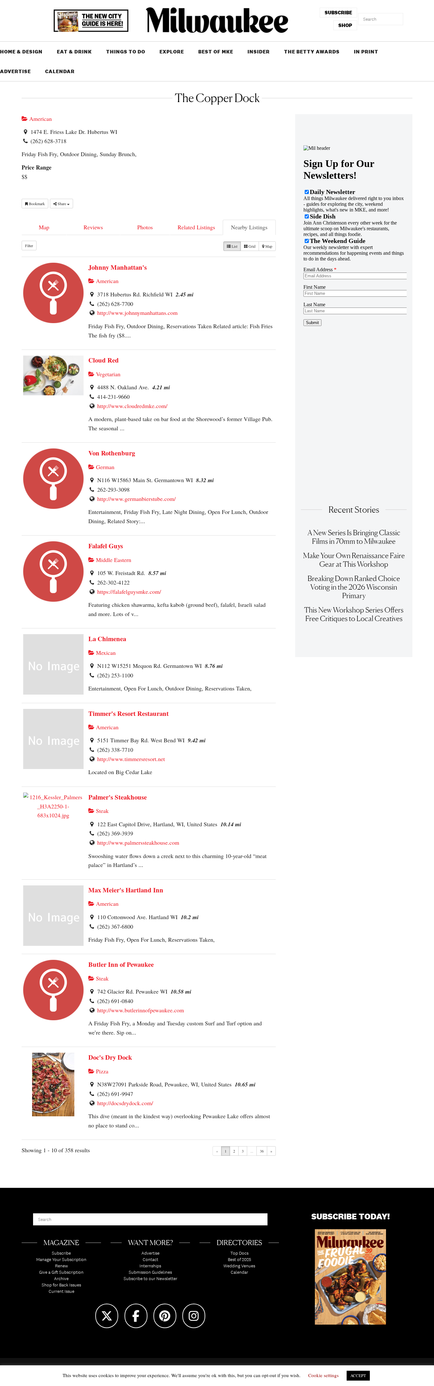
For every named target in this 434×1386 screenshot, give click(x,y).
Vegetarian (107, 374)
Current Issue (61, 1291)
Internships (150, 1266)
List (234, 246)
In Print (366, 51)
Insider (259, 51)
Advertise (15, 71)
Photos (145, 227)
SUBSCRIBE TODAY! (350, 1216)
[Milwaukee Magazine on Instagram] (193, 1316)
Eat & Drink (74, 51)
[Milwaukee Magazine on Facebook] (136, 1316)
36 (262, 1151)
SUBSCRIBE (338, 12)
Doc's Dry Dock (110, 1057)
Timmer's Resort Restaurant (128, 713)
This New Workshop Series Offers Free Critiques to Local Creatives (353, 614)
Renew (61, 1266)
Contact (150, 1259)
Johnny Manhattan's (117, 267)
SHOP (345, 25)
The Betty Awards (312, 51)
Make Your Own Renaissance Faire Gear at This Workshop (354, 559)
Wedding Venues (239, 1266)
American (40, 118)
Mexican (105, 652)
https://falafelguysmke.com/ (129, 591)
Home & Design (21, 51)
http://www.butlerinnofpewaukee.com (140, 1010)
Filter (29, 245)
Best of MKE (215, 51)
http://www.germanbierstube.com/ (136, 498)
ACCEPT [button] (358, 1375)
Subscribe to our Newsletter (150, 1278)
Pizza (101, 1071)
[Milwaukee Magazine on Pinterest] (164, 1316)
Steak (101, 810)
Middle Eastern (112, 560)
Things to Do (125, 51)
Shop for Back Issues (61, 1285)
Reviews (93, 227)
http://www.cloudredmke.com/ (132, 406)
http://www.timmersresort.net (131, 759)
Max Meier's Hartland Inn (125, 890)
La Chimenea (107, 638)
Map (44, 227)
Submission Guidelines (150, 1272)
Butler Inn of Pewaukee (121, 964)
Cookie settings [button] (323, 1375)
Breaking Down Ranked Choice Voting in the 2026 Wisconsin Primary (354, 587)
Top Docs (239, 1253)
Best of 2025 (239, 1259)
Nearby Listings (249, 227)
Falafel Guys (105, 546)
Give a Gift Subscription (61, 1272)
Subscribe (61, 1253)
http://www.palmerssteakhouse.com (138, 842)
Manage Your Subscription (61, 1259)
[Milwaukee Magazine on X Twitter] (106, 1316)
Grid (251, 246)
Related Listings (196, 227)
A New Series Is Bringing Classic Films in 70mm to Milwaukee (354, 536)
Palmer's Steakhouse (117, 797)
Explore (171, 51)
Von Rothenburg (111, 453)
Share (62, 203)
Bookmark (36, 203)
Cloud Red (103, 360)
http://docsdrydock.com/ (125, 1103)
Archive (61, 1278)
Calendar (60, 71)
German (104, 467)
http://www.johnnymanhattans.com (137, 312)
